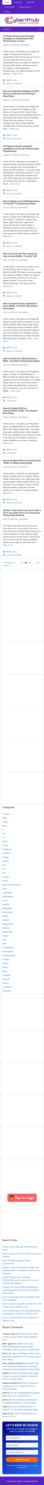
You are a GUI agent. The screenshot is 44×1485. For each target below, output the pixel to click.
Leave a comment (14, 83)
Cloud (5, 845)
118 (38, 563)
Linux (14, 80)
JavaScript (7, 892)
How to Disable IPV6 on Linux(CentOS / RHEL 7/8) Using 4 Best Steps (20, 410)
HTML (5, 881)
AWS (4, 818)
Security (6, 979)
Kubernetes (7, 896)
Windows (6, 991)
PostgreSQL (8, 947)
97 (30, 563)
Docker (5, 857)
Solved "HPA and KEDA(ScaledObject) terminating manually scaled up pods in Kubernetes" (20, 1290)
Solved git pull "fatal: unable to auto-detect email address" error (20, 1337)
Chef (4, 841)
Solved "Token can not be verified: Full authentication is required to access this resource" (21, 1270)
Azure (5, 822)
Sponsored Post (25, 7)
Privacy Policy (10, 7)
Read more (17, 74)
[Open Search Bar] (40, 29)
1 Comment (11, 401)
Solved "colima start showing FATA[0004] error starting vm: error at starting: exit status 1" (20, 1280)
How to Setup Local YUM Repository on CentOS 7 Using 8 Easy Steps (21, 202)
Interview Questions (11, 885)
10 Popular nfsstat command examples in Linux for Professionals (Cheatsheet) (21, 148)
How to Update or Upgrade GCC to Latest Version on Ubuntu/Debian (20, 1386)
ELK (4, 865)
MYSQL (5, 920)
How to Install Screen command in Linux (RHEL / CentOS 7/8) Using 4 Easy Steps (20, 306)
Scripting (6, 975)
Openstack (7, 932)
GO (3, 873)
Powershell (7, 951)
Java (4, 889)
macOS (5, 904)
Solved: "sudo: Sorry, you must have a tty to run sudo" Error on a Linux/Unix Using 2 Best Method (22, 512)
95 (21, 563)
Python (5, 963)
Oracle (5, 936)
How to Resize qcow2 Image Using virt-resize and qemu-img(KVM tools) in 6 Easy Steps (20, 1376)
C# (3, 833)
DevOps (6, 853)
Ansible (5, 814)
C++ (4, 837)
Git (3, 869)
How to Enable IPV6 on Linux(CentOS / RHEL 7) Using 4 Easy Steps (22, 461)
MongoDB (6, 908)
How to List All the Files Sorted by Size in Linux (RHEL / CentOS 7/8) (20, 254)
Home (7, 2)
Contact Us (18, 2)
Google (5, 877)
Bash (4, 826)
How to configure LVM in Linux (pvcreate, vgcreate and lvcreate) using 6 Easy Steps (21, 1356)
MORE (8, 80)
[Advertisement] (22, 1469)
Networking (7, 924)
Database (6, 849)
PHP (4, 944)
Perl (4, 940)
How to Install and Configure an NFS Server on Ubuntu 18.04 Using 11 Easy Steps (21, 93)
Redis (5, 967)
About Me (30, 2)
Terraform (7, 987)
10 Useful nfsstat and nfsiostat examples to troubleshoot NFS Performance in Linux (18, 38)
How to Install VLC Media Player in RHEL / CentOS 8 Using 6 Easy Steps (21, 359)
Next (7, 565)
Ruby (4, 971)
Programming (8, 955)
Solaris (5, 983)
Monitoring (7, 912)
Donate (7, 11)
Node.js (6, 928)
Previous (8, 563)
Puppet (5, 959)
